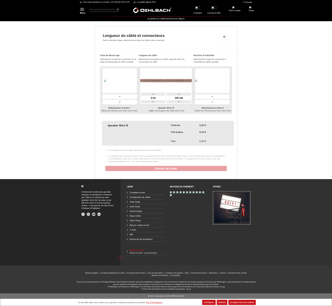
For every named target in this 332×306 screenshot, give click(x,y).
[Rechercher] (117, 9)
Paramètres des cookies (237, 273)
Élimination (213, 273)
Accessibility (175, 275)
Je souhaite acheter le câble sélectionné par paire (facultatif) (134, 150)
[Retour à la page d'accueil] (152, 10)
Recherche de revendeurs (141, 239)
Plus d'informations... (154, 302)
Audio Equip (135, 206)
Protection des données (136, 273)
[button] (119, 96)
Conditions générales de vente (113, 273)
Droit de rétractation (155, 273)
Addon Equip (135, 220)
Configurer (209, 302)
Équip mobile (135, 216)
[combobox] (102, 9)
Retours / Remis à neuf (139, 225)
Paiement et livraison (199, 273)
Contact (223, 273)
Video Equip (135, 202)
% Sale (133, 230)
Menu (82, 13)
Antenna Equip (136, 211)
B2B (131, 234)
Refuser (222, 302)
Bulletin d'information (160, 275)
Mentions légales (91, 273)
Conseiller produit (137, 192)
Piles (187, 273)
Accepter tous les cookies (242, 302)
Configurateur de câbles (140, 197)
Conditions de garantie (174, 273)
